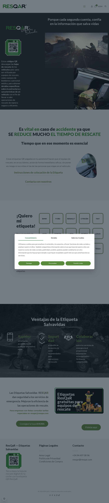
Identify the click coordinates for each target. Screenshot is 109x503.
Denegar (29, 263)
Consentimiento (31, 238)
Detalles (54, 238)
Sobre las (77, 238)
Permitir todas (78, 263)
